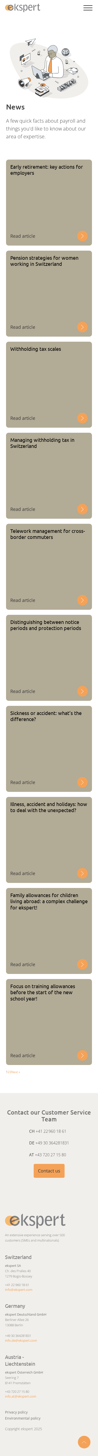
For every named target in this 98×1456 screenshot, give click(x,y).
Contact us (49, 1170)
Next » (15, 1072)
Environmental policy (22, 1418)
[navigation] (24, 8)
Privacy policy (16, 1412)
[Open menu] (88, 8)
